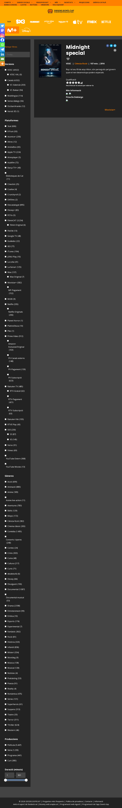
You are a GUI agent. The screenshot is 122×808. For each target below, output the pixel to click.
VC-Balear (16, 90)
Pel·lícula (14, 745)
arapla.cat (54, 804)
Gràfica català (99, 2)
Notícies (33, 5)
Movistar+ (15, 282)
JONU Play (14, 256)
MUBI (11, 299)
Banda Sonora (10, 5)
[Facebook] (2, 40)
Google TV (14, 236)
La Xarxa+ (14, 267)
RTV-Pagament (15, 401)
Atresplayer (14, 157)
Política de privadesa (74, 801)
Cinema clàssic (16, 526)
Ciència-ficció (81, 63)
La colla (13, 262)
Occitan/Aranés (16, 106)
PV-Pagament (17, 369)
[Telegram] (2, 49)
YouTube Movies (15, 467)
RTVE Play (14, 424)
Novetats (68, 2)
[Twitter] (2, 25)
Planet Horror (15, 320)
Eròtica (13, 616)
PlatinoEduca (15, 326)
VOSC (13, 70)
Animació (14, 487)
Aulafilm (13, 162)
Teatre (13, 714)
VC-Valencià (17, 85)
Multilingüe (15, 95)
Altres (12, 141)
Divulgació (15, 584)
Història (14, 642)
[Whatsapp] (2, 44)
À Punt (12, 131)
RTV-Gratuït (17, 391)
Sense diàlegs (16, 101)
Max (12, 272)
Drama (14, 605)
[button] (107, 45)
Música (13, 662)
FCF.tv (11, 215)
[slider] (5, 780)
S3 (13, 434)
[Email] (2, 59)
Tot (9, 21)
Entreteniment (16, 611)
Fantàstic (14, 631)
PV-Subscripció (15, 379)
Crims (13, 553)
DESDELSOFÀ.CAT (33, 801)
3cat (12, 126)
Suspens (14, 709)
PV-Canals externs (16, 360)
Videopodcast (42, 2)
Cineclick (13, 184)
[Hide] (1, 68)
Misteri (13, 652)
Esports (13, 621)
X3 (13, 439)
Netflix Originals (15, 313)
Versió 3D (13, 111)
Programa (15, 755)
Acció (12, 481)
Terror (13, 719)
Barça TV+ (14, 167)
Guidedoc (14, 241)
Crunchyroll (14, 194)
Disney (13, 579)
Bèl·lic (12, 510)
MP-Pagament (14, 292)
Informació (98, 801)
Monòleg (13, 657)
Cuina (12, 558)
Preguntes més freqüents (53, 801)
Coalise (12, 189)
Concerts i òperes (14, 541)
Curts (12, 568)
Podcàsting (14, 678)
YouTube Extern (15, 458)
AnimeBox (14, 147)
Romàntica (15, 693)
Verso (12, 445)
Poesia (12, 683)
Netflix (13, 304)
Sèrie (13, 750)
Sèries (13, 699)
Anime (13, 492)
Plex (11, 331)
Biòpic (13, 516)
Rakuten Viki (16, 419)
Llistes (23, 5)
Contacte (89, 801)
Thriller (13, 725)
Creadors (45, 5)
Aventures (15, 505)
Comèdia (15, 531)
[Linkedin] (2, 54)
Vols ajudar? (58, 5)
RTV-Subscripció (15, 412)
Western (13, 730)
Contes (13, 548)
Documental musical (15, 599)
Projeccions (84, 2)
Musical (13, 668)
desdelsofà (14, 573)
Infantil (13, 647)
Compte (7, 2)
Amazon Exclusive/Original (16, 346)
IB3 (11, 246)
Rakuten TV (15, 386)
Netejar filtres (11, 47)
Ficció (12, 637)
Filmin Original (18, 225)
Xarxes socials (23, 2)
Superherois (15, 704)
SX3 (12, 429)
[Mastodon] (2, 30)
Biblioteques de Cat (14, 177)
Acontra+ (14, 136)
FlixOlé (12, 230)
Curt (12, 760)
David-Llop (104, 804)
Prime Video (15, 336)
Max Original (17, 276)
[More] (2, 63)
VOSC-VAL (16, 74)
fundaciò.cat (33, 804)
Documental (16, 589)
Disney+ (13, 210)
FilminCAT (15, 220)
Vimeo (12, 450)
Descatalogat (16, 205)
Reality (12, 688)
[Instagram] (2, 35)
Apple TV (14, 152)
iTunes (13, 251)
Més (56, 2)
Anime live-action (15, 500)
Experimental (15, 626)
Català (14, 80)
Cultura (13, 563)
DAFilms (13, 199)
